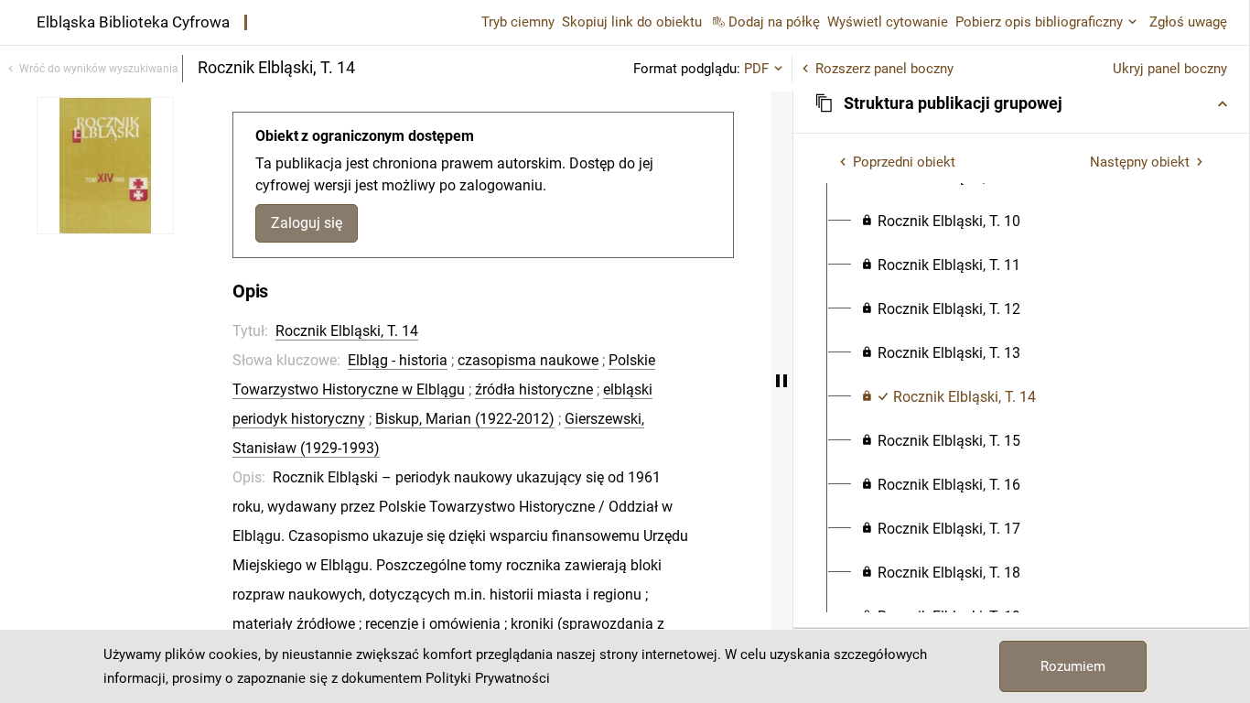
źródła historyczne (534, 389)
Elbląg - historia (397, 360)
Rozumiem (1072, 666)
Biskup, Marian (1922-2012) (465, 418)
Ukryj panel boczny (1170, 68)
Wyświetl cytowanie (887, 22)
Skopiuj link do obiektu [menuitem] (632, 22)
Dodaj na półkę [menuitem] (774, 22)
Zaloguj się (306, 223)
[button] (1021, 103)
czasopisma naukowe (528, 360)
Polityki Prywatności (488, 678)
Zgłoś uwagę (1188, 22)
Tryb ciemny (518, 22)
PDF (756, 68)
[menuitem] (940, 221)
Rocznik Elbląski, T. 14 (346, 331)
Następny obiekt (1140, 162)
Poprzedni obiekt (904, 162)
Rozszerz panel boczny (884, 68)
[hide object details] (781, 381)
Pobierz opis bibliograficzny (1039, 22)
